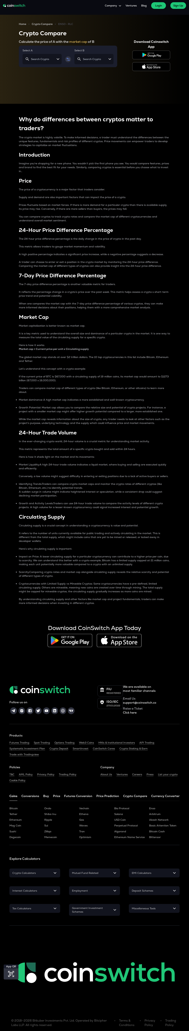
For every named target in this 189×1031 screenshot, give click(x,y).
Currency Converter (165, 796)
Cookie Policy (17, 780)
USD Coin (120, 819)
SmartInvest (80, 748)
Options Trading (64, 742)
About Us (106, 774)
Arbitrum (155, 814)
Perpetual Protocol (126, 825)
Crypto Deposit (58, 748)
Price (56, 796)
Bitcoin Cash (157, 831)
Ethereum (15, 819)
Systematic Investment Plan (27, 748)
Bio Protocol (121, 808)
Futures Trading (19, 742)
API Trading (146, 742)
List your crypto (168, 774)
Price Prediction (107, 796)
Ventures (131, 5)
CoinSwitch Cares (104, 748)
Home (22, 24)
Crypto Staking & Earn (133, 748)
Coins (13, 796)
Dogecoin (15, 837)
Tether (13, 814)
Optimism (85, 837)
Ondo (47, 808)
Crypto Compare (42, 24)
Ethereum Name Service (129, 837)
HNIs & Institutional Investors (116, 742)
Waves (83, 825)
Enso (152, 808)
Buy (46, 796)
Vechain (84, 808)
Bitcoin (13, 808)
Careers (137, 774)
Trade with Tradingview (24, 754)
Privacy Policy (45, 774)
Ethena (83, 814)
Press (150, 774)
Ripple (48, 819)
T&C (11, 774)
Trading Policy (67, 774)
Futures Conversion (78, 796)
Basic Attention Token (162, 825)
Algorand (120, 831)
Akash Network (159, 819)
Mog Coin (15, 825)
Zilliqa (47, 831)
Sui (46, 825)
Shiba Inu (50, 814)
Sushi (12, 831)
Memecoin (50, 837)
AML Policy (26, 774)
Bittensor (155, 837)
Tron (82, 831)
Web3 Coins (86, 742)
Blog (144, 5)
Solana (118, 814)
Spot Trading (42, 742)
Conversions (30, 796)
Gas (81, 819)
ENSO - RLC (65, 24)
